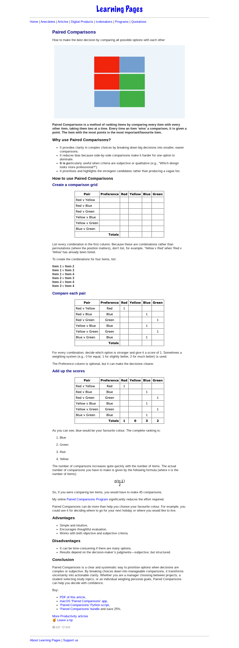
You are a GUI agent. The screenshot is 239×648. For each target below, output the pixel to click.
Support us (70, 640)
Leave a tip (65, 620)
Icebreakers (104, 21)
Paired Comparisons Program (87, 499)
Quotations (138, 21)
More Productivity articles (70, 616)
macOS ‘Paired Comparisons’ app (83, 601)
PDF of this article (72, 597)
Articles (63, 21)
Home (34, 21)
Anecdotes (48, 21)
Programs (122, 21)
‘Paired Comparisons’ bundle (80, 609)
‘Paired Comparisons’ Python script (84, 605)
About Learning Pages (45, 640)
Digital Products (82, 21)
